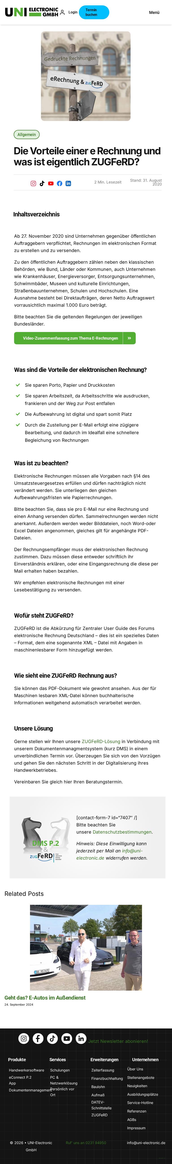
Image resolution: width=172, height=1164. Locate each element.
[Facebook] (59, 183)
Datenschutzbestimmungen (122, 832)
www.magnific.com (162, 1158)
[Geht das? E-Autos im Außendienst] (86, 948)
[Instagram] (33, 183)
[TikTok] (42, 183)
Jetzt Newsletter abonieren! (118, 1041)
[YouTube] (51, 183)
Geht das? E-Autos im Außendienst (45, 998)
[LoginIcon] (62, 12)
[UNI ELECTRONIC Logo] (31, 10)
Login (73, 12)
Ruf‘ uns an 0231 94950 (86, 1142)
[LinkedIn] (68, 183)
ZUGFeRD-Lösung (101, 741)
